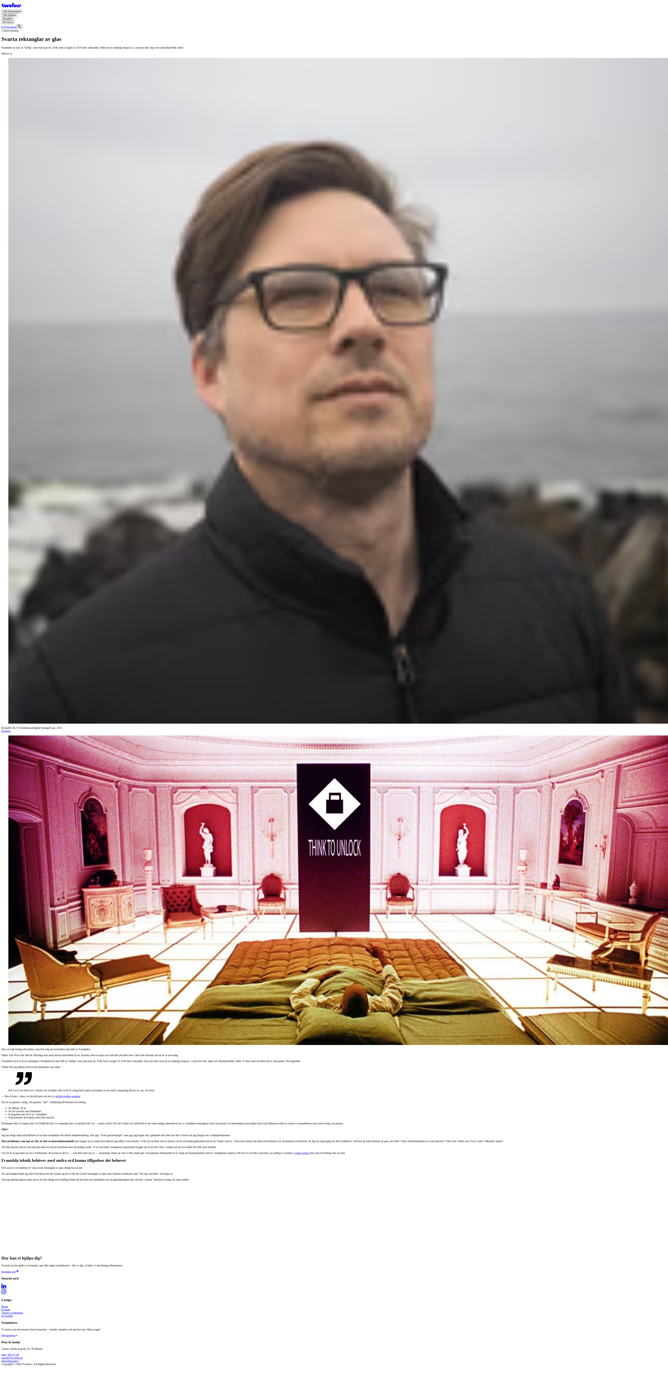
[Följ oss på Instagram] (334, 1292)
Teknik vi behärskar (12, 1312)
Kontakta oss (8, 1271)
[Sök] (19, 26)
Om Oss (7, 22)
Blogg (4, 1306)
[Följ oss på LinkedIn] (334, 1286)
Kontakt (11, 27)
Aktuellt (6, 18)
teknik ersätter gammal (67, 1096)
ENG (4, 27)
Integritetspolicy (10, 1361)
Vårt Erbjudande (11, 11)
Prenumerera (8, 1335)
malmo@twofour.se (12, 1357)
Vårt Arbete (8, 15)
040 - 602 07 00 (10, 1354)
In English (7, 1315)
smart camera (302, 1153)
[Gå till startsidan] (11, 7)
